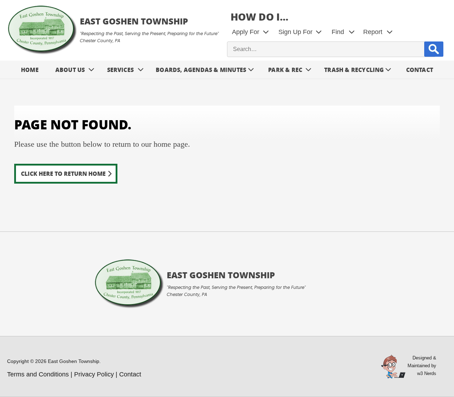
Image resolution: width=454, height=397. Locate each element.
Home (30, 70)
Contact (419, 70)
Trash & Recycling (354, 70)
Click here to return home (63, 173)
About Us (70, 70)
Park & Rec (285, 70)
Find (338, 31)
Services (120, 70)
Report (372, 31)
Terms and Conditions (38, 374)
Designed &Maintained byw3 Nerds (422, 365)
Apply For (245, 31)
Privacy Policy (94, 374)
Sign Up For (295, 31)
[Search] (433, 49)
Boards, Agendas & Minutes (201, 70)
